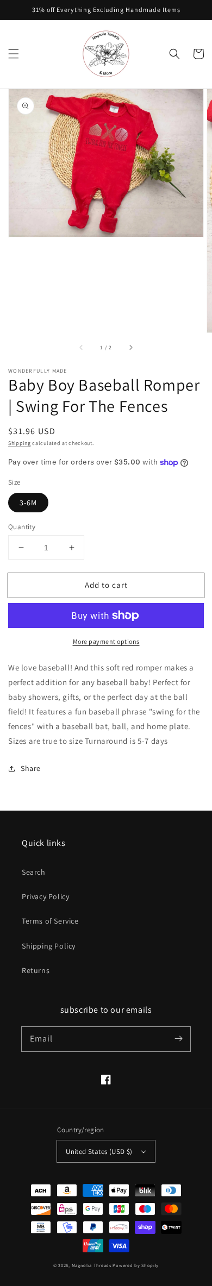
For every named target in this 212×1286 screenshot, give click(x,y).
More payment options (106, 641)
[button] (14, 54)
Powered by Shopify (136, 1265)
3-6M (28, 502)
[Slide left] (81, 348)
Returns (35, 970)
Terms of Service (50, 921)
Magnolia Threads (91, 1265)
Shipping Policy (49, 946)
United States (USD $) (99, 1151)
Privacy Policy (45, 896)
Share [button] (31, 768)
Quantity (21, 526)
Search (34, 872)
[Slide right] (130, 348)
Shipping (19, 443)
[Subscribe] (178, 1039)
